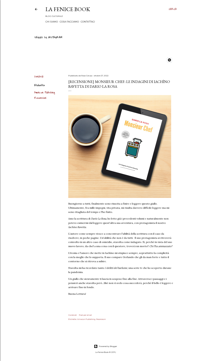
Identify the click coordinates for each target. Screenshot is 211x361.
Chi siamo (51, 21)
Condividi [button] (38, 76)
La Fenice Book (67, 9)
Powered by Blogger (108, 346)
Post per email (85, 315)
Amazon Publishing (44, 92)
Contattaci (88, 21)
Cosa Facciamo (69, 21)
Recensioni (40, 98)
